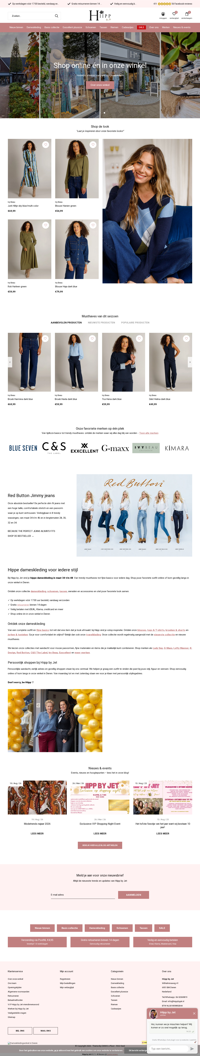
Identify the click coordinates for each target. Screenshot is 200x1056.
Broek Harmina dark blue (20, 399)
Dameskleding (34, 27)
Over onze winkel (15, 979)
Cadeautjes (127, 27)
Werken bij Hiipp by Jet (18, 1009)
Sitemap (11, 1017)
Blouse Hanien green (65, 205)
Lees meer (37, 833)
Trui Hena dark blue (112, 399)
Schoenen (91, 27)
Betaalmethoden (15, 1000)
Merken (166, 27)
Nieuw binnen (16, 27)
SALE (141, 27)
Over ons (154, 27)
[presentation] (10, 362)
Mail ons (45, 1031)
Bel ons (20, 1031)
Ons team (12, 983)
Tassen (103, 27)
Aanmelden (133, 895)
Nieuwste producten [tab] (101, 322)
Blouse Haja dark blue (66, 286)
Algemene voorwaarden (18, 991)
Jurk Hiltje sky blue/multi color (23, 205)
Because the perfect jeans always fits (31, 531)
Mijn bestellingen (67, 983)
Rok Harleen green (17, 286)
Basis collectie (52, 27)
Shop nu (100, 85)
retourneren (23, 604)
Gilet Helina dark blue (159, 399)
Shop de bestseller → (21, 536)
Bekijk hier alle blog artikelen (99, 845)
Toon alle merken (148, 433)
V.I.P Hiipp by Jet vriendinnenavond (23, 1004)
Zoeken (56, 16)
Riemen (114, 27)
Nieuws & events (181, 27)
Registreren (65, 979)
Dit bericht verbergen (138, 1050)
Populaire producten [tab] (135, 322)
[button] (95, 113)
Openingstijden (15, 987)
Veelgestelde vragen (17, 1013)
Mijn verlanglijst (67, 987)
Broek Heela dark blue (66, 399)
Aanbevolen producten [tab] (66, 322)
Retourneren (13, 996)
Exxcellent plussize (72, 27)
